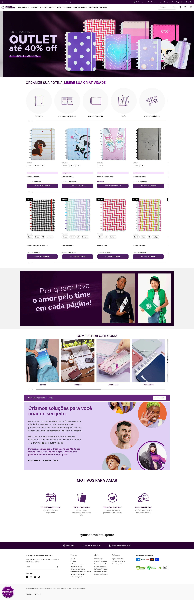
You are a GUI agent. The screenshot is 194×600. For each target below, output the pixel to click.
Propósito (47, 460)
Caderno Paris (102, 245)
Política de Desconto (100, 571)
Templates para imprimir (78, 574)
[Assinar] (56, 567)
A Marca (73, 561)
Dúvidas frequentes (100, 561)
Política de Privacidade (101, 569)
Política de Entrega (100, 566)
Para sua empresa (76, 577)
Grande (30, 166)
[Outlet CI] (97, 44)
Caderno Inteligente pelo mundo (81, 571)
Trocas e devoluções (100, 564)
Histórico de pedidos (118, 561)
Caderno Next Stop (139, 176)
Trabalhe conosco (76, 566)
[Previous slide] (3, 44)
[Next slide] (191, 44)
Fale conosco (98, 559)
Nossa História (34, 460)
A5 (43, 166)
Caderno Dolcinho (33, 176)
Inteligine (85, 237)
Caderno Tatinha (67, 176)
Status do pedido (117, 564)
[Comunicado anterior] (2, 2)
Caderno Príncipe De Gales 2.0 (37, 245)
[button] (34, 7)
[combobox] (167, 7)
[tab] (90, 78)
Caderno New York (139, 245)
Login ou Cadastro (117, 559)
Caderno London (68, 245)
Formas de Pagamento (101, 574)
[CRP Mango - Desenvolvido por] (37, 594)
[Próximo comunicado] (126, 2)
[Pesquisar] (174, 7)
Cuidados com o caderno (78, 564)
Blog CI (73, 559)
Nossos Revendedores (78, 569)
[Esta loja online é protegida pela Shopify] (163, 569)
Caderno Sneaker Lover (105, 176)
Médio (37, 166)
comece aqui (159, 398)
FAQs (56, 460)
